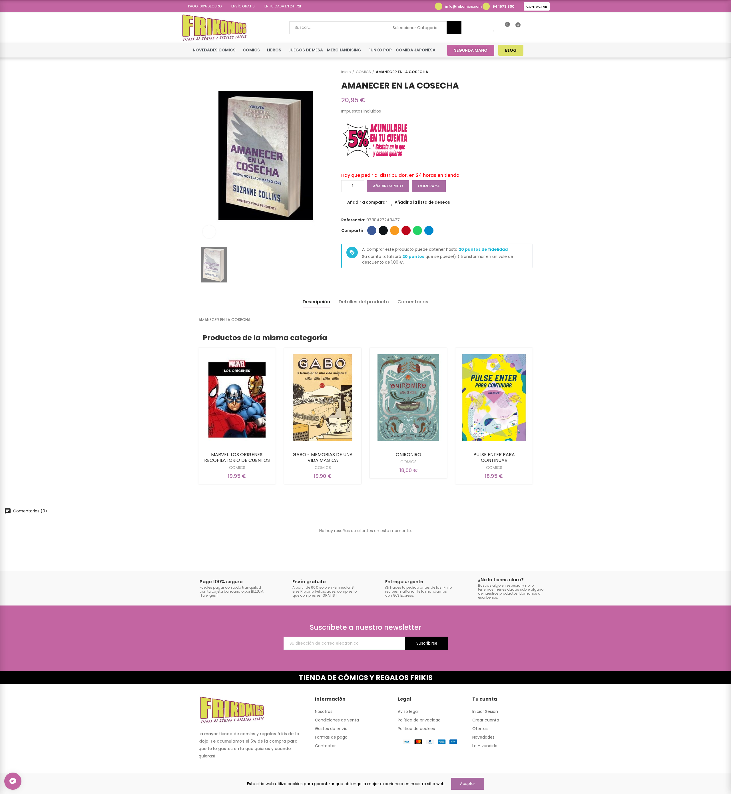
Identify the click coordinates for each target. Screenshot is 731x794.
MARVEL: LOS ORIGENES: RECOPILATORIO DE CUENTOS (237, 457)
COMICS (237, 467)
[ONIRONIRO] (408, 398)
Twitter (383, 230)
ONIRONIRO (408, 454)
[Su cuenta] (528, 28)
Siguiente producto (528, 72)
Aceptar (467, 783)
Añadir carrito (388, 186)
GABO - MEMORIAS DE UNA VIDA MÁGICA (323, 457)
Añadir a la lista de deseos (422, 202)
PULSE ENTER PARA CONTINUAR (494, 457)
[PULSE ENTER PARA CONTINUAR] (494, 398)
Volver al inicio (521, 72)
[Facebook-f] (535, 50)
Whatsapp (417, 230)
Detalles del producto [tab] (364, 301)
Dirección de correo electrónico (394, 230)
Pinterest (406, 230)
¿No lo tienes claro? (501, 579)
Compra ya (429, 186)
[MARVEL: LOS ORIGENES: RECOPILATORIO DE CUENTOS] (237, 398)
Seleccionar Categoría (415, 28)
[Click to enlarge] (209, 231)
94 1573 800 (503, 6)
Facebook (371, 230)
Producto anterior (514, 72)
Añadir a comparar (367, 202)
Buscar (454, 27)
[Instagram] (546, 50)
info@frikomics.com (463, 6)
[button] (203, 6)
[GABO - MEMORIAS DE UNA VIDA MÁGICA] (322, 398)
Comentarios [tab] (412, 301)
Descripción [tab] (316, 301)
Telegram (428, 230)
